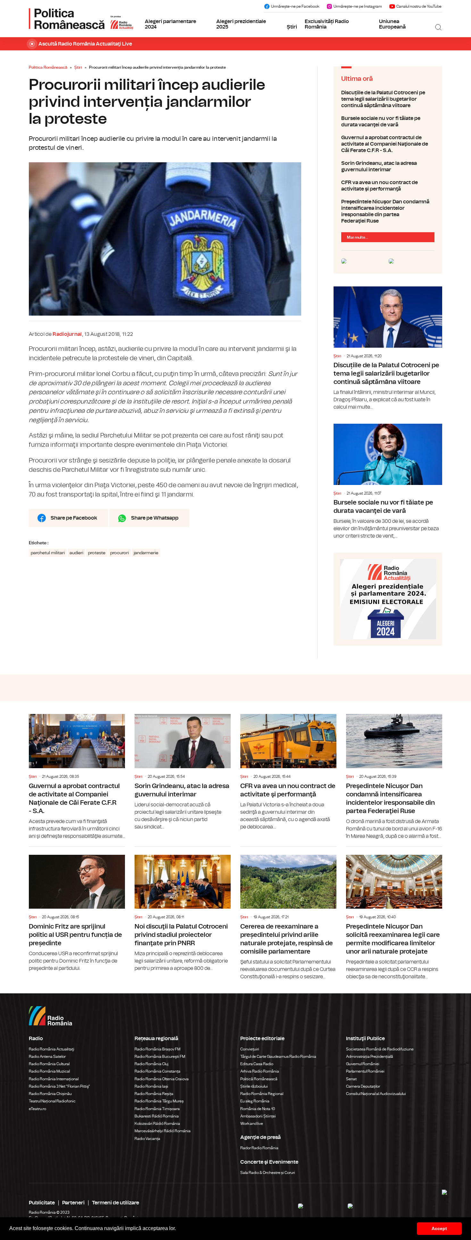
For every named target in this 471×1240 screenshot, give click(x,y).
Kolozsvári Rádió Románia (157, 1123)
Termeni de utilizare (115, 1202)
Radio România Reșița (154, 1094)
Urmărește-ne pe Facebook (295, 6)
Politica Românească (48, 67)
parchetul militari (48, 553)
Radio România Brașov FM (157, 1049)
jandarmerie (146, 553)
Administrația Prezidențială (369, 1056)
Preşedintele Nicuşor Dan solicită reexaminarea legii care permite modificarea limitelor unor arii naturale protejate (394, 914)
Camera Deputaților (363, 1086)
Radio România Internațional (53, 1079)
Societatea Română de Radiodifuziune (380, 1049)
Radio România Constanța (157, 1071)
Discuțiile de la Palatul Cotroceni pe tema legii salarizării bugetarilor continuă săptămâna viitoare (387, 99)
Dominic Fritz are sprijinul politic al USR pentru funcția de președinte (77, 909)
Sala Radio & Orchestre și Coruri (267, 1173)
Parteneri (73, 1202)
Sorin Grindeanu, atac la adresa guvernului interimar (387, 166)
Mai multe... (357, 237)
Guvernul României (362, 1064)
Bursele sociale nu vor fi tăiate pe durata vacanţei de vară (387, 121)
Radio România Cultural (49, 1064)
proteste (96, 553)
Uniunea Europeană (392, 24)
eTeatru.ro (37, 1109)
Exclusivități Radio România (327, 24)
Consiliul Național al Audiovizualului (376, 1094)
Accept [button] (439, 1228)
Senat (351, 1079)
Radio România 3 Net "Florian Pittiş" (59, 1086)
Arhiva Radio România (259, 1071)
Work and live (251, 1123)
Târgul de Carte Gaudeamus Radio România (278, 1056)
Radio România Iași (151, 1086)
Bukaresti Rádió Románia (157, 1116)
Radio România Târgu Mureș (159, 1101)
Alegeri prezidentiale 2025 (241, 24)
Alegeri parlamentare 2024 (170, 24)
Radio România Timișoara (157, 1109)
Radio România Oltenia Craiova (162, 1079)
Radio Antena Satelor (47, 1056)
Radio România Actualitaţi (51, 1049)
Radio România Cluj (152, 1064)
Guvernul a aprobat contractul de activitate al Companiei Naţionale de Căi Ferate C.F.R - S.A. (387, 144)
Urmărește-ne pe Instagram (358, 6)
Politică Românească (258, 1079)
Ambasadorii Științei (258, 1116)
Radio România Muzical (49, 1071)
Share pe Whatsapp (154, 518)
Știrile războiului (254, 1086)
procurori (119, 553)
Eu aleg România (254, 1101)
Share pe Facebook (74, 518)
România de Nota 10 (257, 1109)
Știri (292, 27)
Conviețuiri (249, 1049)
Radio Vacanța (147, 1139)
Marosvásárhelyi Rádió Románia (163, 1131)
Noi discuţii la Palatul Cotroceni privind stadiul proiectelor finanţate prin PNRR (183, 909)
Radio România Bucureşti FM (160, 1056)
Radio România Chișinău (50, 1094)
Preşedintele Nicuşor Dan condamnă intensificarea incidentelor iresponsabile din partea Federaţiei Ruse (387, 211)
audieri (76, 553)
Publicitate (42, 1202)
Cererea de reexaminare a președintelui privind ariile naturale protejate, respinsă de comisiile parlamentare (288, 914)
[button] (178, 1229)
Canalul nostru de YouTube (419, 6)
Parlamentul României (365, 1071)
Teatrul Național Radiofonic (52, 1101)
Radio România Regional (261, 1094)
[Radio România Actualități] (81, 18)
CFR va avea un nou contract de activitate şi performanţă (387, 185)
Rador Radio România (259, 1148)
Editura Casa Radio (256, 1064)
